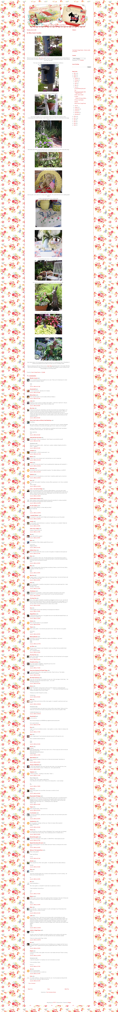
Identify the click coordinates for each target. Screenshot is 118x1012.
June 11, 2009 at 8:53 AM (35, 434)
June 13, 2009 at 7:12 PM (35, 775)
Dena (31, 734)
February (77, 80)
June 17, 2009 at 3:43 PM (35, 904)
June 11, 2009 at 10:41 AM (35, 460)
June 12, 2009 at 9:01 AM (35, 683)
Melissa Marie (33, 395)
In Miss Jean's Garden (79, 94)
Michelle (32, 861)
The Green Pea (33, 598)
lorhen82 (32, 450)
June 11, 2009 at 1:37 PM (35, 531)
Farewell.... (77, 101)
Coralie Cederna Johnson (35, 498)
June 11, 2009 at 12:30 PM (35, 512)
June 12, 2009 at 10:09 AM (35, 704)
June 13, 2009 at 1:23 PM (35, 754)
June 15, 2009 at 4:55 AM (35, 827)
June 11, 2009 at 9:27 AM (35, 440)
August (76, 107)
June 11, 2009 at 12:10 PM (35, 503)
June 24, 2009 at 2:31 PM (35, 973)
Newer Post (30, 989)
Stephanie (32, 772)
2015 (75, 125)
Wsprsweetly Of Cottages (35, 796)
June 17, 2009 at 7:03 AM (35, 893)
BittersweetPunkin (34, 636)
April (76, 83)
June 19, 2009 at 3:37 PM (35, 966)
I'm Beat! (76, 96)
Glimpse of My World (34, 764)
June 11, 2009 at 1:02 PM (35, 525)
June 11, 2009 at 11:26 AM (35, 486)
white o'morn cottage (34, 528)
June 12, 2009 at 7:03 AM (35, 667)
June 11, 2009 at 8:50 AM (35, 417)
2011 (75, 118)
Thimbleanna (33, 591)
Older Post (67, 989)
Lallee (31, 915)
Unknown (32, 474)
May (76, 85)
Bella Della (32, 468)
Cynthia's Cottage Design (35, 930)
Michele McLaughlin (34, 837)
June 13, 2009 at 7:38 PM (35, 786)
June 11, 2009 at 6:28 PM (35, 605)
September (77, 109)
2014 (75, 123)
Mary (31, 565)
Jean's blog (49, 365)
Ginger (31, 806)
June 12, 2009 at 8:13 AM (35, 675)
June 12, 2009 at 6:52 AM (35, 659)
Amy (31, 607)
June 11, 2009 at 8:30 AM (35, 392)
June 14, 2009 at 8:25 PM (35, 810)
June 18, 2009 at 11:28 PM (35, 955)
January (76, 78)
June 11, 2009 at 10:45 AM (35, 465)
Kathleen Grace (33, 550)
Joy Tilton (32, 646)
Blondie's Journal (33, 378)
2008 (75, 75)
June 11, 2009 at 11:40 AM (35, 495)
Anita (31, 976)
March (76, 81)
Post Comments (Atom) (51, 992)
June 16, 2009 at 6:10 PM (35, 879)
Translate (82, 60)
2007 (75, 73)
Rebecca (32, 896)
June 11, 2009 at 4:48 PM (35, 580)
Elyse (31, 869)
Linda (31, 401)
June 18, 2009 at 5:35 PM (35, 948)
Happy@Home (33, 613)
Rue (31, 881)
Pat (30, 534)
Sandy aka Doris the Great (35, 437)
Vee (30, 942)
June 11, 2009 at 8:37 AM (35, 398)
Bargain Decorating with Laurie (36, 842)
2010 (75, 116)
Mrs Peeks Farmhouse (34, 677)
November (77, 112)
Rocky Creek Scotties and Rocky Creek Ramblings (40, 420)
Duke (31, 540)
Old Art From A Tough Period (80, 103)
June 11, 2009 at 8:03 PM (35, 624)
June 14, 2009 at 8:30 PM (35, 818)
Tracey (31, 788)
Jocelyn (31, 521)
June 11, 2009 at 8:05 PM (35, 634)
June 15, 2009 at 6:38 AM (35, 834)
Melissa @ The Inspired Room (36, 850)
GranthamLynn (33, 821)
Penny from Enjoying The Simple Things (38, 670)
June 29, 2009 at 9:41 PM (35, 980)
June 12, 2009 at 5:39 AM (35, 652)
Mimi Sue (32, 575)
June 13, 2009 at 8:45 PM (35, 793)
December (77, 114)
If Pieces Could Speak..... (80, 99)
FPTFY (54, 1002)
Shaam (31, 627)
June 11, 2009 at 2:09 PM (35, 537)
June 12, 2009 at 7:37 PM (35, 731)
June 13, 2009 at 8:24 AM (35, 744)
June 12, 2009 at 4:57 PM (35, 724)
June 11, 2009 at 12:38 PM (35, 518)
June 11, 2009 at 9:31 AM (35, 448)
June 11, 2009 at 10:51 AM (35, 471)
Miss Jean (41, 58)
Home (48, 989)
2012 (75, 119)
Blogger (69, 1002)
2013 (75, 121)
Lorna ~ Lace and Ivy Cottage (36, 488)
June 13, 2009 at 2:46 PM (35, 762)
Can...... (76, 90)
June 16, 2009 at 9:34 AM (35, 866)
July (76, 105)
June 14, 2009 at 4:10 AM (35, 804)
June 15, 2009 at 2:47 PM (35, 840)
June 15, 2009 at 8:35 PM (35, 847)
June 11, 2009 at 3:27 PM (35, 553)
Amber (31, 462)
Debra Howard (33, 757)
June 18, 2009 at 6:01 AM (35, 913)
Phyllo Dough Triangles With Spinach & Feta (80, 92)
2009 (75, 76)
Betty (31, 699)
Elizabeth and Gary (34, 662)
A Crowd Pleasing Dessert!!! (80, 88)
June (76, 87)
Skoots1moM (33, 389)
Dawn (31, 556)
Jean (31, 480)
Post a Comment (32, 983)
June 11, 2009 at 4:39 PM (35, 572)
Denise (31, 686)
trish (31, 582)
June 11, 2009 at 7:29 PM (35, 618)
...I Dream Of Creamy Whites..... (81, 98)
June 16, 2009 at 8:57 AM (35, 858)
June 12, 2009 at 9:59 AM (35, 696)
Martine (31, 456)
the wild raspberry (34, 505)
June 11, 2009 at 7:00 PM (35, 611)
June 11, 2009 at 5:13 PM (35, 588)
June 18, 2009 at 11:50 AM (35, 927)
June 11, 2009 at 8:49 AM (35, 405)
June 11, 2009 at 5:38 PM (35, 595)
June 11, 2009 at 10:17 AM (35, 454)
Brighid (31, 950)
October (76, 110)
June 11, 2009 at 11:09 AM (35, 477)
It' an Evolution (33, 812)
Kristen (31, 621)
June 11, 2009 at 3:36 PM (35, 563)
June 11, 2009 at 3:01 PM (35, 547)
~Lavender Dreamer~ (34, 515)
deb (31, 969)
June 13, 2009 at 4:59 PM (35, 769)
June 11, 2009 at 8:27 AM (35, 386)
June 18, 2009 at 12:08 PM (35, 939)
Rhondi (31, 746)
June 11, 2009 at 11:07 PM (35, 643)
